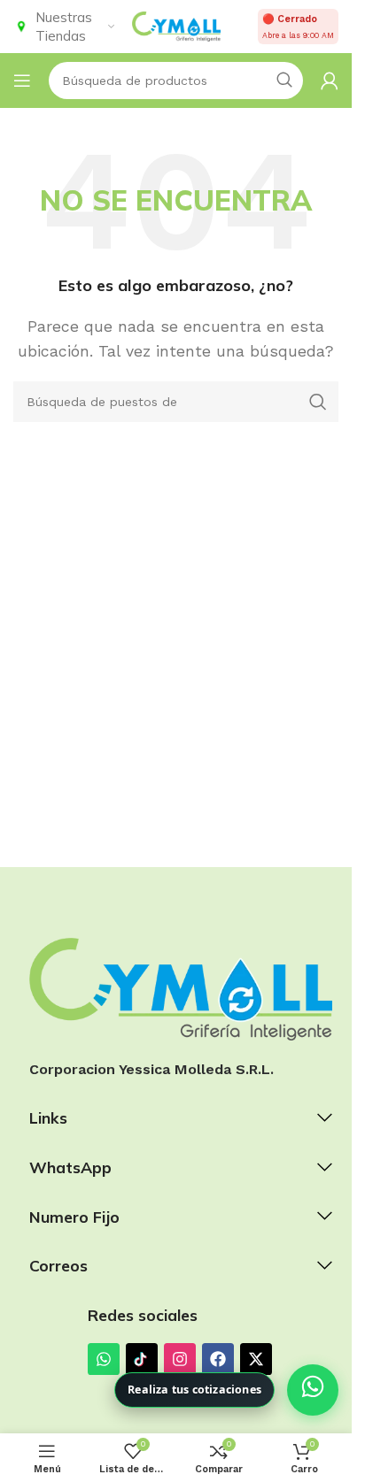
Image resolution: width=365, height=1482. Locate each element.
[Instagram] (180, 1359)
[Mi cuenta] (329, 80)
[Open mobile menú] (22, 80)
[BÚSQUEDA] (318, 401)
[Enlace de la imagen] (180, 987)
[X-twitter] (256, 1359)
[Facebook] (218, 1359)
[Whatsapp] (104, 1359)
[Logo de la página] (176, 25)
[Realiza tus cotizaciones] (312, 1390)
